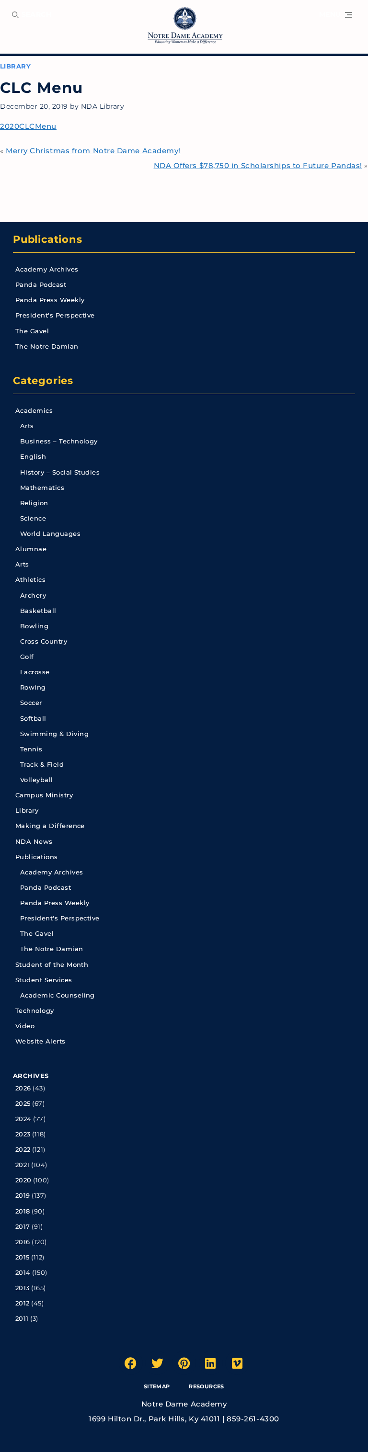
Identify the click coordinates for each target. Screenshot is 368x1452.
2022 (23, 1149)
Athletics (30, 579)
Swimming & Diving (54, 733)
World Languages (50, 533)
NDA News (34, 841)
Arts (27, 426)
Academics (34, 410)
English (33, 456)
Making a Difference (50, 825)
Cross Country (43, 641)
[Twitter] (157, 1363)
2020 (23, 1180)
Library (15, 66)
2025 (23, 1103)
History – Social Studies (60, 472)
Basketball (38, 610)
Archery (33, 595)
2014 (23, 1272)
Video (24, 1026)
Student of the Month (51, 964)
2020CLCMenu (28, 126)
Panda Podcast (40, 284)
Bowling (34, 626)
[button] (335, 15)
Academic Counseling (57, 995)
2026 (23, 1088)
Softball (33, 718)
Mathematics (42, 487)
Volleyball (36, 779)
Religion (34, 503)
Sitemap (157, 1387)
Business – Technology (59, 441)
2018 (22, 1211)
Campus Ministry (44, 795)
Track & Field (42, 764)
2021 (22, 1164)
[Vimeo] (237, 1363)
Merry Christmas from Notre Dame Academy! (93, 150)
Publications (47, 239)
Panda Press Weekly (50, 300)
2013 (22, 1288)
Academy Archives (47, 269)
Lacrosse (35, 672)
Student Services (43, 980)
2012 (22, 1303)
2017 (22, 1226)
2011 (22, 1318)
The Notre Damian (47, 346)
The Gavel (32, 331)
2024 (23, 1119)
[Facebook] (131, 1363)
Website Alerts (40, 1041)
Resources (206, 1387)
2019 (22, 1195)
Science (33, 518)
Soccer (31, 702)
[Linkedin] (211, 1363)
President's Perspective (55, 315)
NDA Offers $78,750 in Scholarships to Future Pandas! (258, 165)
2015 (22, 1257)
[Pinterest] (184, 1363)
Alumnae (30, 549)
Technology (34, 1010)
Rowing (33, 687)
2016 (22, 1242)
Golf (27, 656)
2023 (23, 1134)
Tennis (31, 749)
